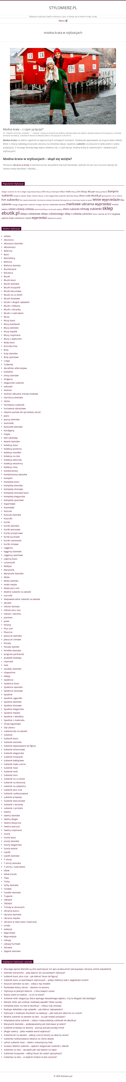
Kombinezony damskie (15, 474)
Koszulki (8, 518)
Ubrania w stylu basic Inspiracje (20, 921)
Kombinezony (11, 470)
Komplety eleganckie (14, 496)
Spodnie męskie (12, 712)
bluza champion (53, 191)
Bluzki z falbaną (12, 305)
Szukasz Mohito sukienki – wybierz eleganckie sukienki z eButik (36, 1046)
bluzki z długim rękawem (17, 302)
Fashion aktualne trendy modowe (21, 393)
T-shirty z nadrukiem (14, 866)
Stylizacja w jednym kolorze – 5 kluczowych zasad (29, 991)
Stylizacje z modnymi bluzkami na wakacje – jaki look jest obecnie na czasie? (43, 1013)
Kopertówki (9, 503)
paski (6, 621)
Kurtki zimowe (11, 544)
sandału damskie (12, 668)
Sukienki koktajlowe (14, 760)
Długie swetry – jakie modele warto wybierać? (27, 1031)
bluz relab (65, 191)
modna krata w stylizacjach (100, 133)
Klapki (7, 434)
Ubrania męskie (12, 918)
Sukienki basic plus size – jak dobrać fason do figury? (31, 976)
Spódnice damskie (13, 687)
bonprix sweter (20, 195)
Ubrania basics (11, 910)
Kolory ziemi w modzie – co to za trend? (24, 994)
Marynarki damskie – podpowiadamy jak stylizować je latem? (35, 1024)
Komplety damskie (13, 485)
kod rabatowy (11, 437)
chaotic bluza (37, 195)
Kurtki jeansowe (12, 529)
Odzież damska (12, 606)
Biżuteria (8, 272)
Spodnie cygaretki (13, 698)
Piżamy (7, 624)
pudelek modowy (12, 657)
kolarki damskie (12, 441)
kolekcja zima (11, 467)
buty (29, 195)
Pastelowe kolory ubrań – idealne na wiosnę (26, 987)
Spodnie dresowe (13, 705)
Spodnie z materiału (14, 720)
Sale (6, 665)
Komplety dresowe (13, 489)
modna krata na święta (76, 133)
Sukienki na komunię (14, 782)
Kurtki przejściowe (13, 533)
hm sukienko (10, 200)
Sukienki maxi (11, 767)
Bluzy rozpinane (12, 335)
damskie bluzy (72, 196)
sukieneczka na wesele (15, 731)
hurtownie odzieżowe (15, 408)
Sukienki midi (11, 771)
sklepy (7, 676)
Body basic (9, 342)
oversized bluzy (41, 209)
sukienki (81, 143)
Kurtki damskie (11, 525)
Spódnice (8, 679)
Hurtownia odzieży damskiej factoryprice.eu (54, 200)
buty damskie (11, 353)
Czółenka (8, 364)
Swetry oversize (12, 826)
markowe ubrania (57, 204)
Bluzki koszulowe (12, 291)
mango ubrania (42, 204)
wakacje (8, 929)
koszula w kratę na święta (53, 133)
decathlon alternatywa (15, 368)
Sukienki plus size (13, 789)
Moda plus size (11, 588)
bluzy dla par (88, 191)
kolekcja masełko (12, 452)
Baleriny (8, 250)
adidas (7, 236)
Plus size (8, 628)
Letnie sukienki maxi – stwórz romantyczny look (28, 1042)
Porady (7, 643)
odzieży (20, 209)
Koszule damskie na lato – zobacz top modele (27, 983)
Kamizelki (9, 423)
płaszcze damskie (13, 635)
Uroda (7, 925)
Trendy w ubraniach (14, 907)
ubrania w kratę (21, 164)
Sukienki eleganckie (14, 753)
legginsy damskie (13, 551)
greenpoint (106, 195)
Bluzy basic (9, 320)
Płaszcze (8, 632)
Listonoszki (9, 562)
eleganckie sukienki (14, 382)
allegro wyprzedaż (28, 192)
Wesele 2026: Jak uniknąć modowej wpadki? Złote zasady (33, 1002)
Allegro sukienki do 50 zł (11, 192)
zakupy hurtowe (12, 943)
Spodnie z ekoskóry (14, 716)
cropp (7, 360)
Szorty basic (10, 837)
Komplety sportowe (14, 500)
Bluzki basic (10, 280)
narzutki (8, 595)
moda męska (10, 584)
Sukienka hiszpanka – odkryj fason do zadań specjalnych (33, 1053)
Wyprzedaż (9, 932)
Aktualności (10, 247)
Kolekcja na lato (12, 456)
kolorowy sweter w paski (82, 200)
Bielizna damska (12, 265)
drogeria (8, 379)
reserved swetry (55, 209)
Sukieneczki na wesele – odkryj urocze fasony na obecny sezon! (36, 1035)
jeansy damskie (12, 419)
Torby (7, 881)
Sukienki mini (11, 775)
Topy (6, 877)
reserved (8, 661)
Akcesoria (9, 239)
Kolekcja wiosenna (13, 463)
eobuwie (8, 386)
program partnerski (14, 654)
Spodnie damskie (13, 701)
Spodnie (8, 694)
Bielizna (8, 261)
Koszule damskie (12, 514)
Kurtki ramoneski (12, 540)
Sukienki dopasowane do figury (20, 745)
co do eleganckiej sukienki (55, 195)
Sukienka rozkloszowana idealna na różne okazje (29, 1038)
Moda (7, 577)
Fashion (8, 390)
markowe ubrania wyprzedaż (88, 204)
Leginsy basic (11, 558)
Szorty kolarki (11, 848)
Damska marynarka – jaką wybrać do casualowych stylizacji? (34, 972)
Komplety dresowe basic (16, 492)
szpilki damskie (12, 855)
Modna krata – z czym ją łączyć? (23, 129)
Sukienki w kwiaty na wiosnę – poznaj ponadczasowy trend (34, 1027)
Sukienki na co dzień (14, 778)
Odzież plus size (12, 610)
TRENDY (8, 899)
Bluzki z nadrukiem (14, 313)
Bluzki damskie (11, 283)
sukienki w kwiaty (13, 797)
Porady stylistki (13, 133)
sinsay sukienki (91, 209)
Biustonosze (10, 269)
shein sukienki (71, 209)
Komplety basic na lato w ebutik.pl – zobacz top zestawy (32, 1005)
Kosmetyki (9, 507)
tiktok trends (10, 874)
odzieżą (29, 209)
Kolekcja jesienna (13, 448)
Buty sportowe (11, 357)
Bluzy (6, 316)
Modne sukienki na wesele (17, 591)
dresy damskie (11, 375)
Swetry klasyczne (12, 822)
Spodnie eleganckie (14, 709)
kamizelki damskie (13, 426)
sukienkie (87, 213)
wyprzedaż (39, 218)
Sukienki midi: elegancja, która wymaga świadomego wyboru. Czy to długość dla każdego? (50, 998)
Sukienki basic (11, 738)
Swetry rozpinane (13, 830)
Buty (6, 349)
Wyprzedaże (10, 936)
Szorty (7, 833)
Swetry (7, 811)
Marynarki (9, 569)
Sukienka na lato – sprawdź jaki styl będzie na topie (30, 1049)
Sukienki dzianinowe (14, 749)
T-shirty (8, 859)
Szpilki (7, 852)
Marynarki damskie (14, 573)
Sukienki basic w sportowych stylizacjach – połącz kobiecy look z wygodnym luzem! (46, 980)
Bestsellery (9, 258)
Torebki (8, 888)
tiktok (6, 870)
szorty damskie (11, 841)
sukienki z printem (13, 808)
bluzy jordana (101, 191)
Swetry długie (11, 819)
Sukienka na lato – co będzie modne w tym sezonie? (30, 1057)
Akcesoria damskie (13, 243)
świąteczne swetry (54, 218)
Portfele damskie (12, 650)
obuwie (7, 602)
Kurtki (7, 522)
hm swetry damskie (28, 200)
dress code (85, 195)
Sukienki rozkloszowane (16, 793)
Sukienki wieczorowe (14, 800)
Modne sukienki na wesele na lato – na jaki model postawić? (34, 1016)
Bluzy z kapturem (13, 338)
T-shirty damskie (12, 863)
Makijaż (8, 566)
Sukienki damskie (13, 742)
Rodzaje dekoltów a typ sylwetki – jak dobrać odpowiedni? (33, 1009)
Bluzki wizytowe (12, 298)
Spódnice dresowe (13, 690)
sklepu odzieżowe (30, 213)
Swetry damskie (12, 815)
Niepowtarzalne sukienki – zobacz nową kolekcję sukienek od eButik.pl (40, 1020)
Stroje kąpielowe (12, 723)
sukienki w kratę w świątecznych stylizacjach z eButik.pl (45, 135)
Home (7, 401)
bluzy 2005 (76, 191)
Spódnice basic (11, 683)
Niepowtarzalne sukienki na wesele (22, 599)
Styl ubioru (9, 727)
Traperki (8, 896)
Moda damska (11, 580)
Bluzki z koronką (12, 309)
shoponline (9, 672)
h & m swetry (117, 196)
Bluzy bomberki (12, 324)
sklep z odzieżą (73, 213)
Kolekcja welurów (13, 459)
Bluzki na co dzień (13, 294)
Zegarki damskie (12, 951)
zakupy (7, 940)
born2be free (10, 346)
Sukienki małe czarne (15, 764)
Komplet (8, 478)
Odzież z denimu (12, 613)
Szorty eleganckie (13, 844)
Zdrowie (8, 947)
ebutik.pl (96, 195)
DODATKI (8, 371)
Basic (6, 254)
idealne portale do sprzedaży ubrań (22, 412)
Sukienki (25, 133)
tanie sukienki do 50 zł (102, 214)
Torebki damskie (12, 892)
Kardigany (9, 430)
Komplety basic (12, 481)
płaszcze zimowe (12, 639)
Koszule (8, 511)
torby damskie (11, 885)
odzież (12, 209)
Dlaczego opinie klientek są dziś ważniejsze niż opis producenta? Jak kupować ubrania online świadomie (57, 969)
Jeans (6, 415)
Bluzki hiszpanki (12, 287)
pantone (8, 617)
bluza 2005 (41, 191)
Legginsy (8, 547)
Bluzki (7, 276)
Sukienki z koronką (13, 804)
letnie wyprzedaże (106, 199)
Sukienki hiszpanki (13, 756)
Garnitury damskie (13, 397)
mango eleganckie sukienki (23, 204)
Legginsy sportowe (13, 555)
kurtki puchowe (12, 536)
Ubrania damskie (12, 914)
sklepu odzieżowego (52, 213)
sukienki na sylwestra (15, 786)
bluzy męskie (10, 331)
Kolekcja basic (11, 445)
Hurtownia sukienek (14, 404)
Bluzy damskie (11, 327)
